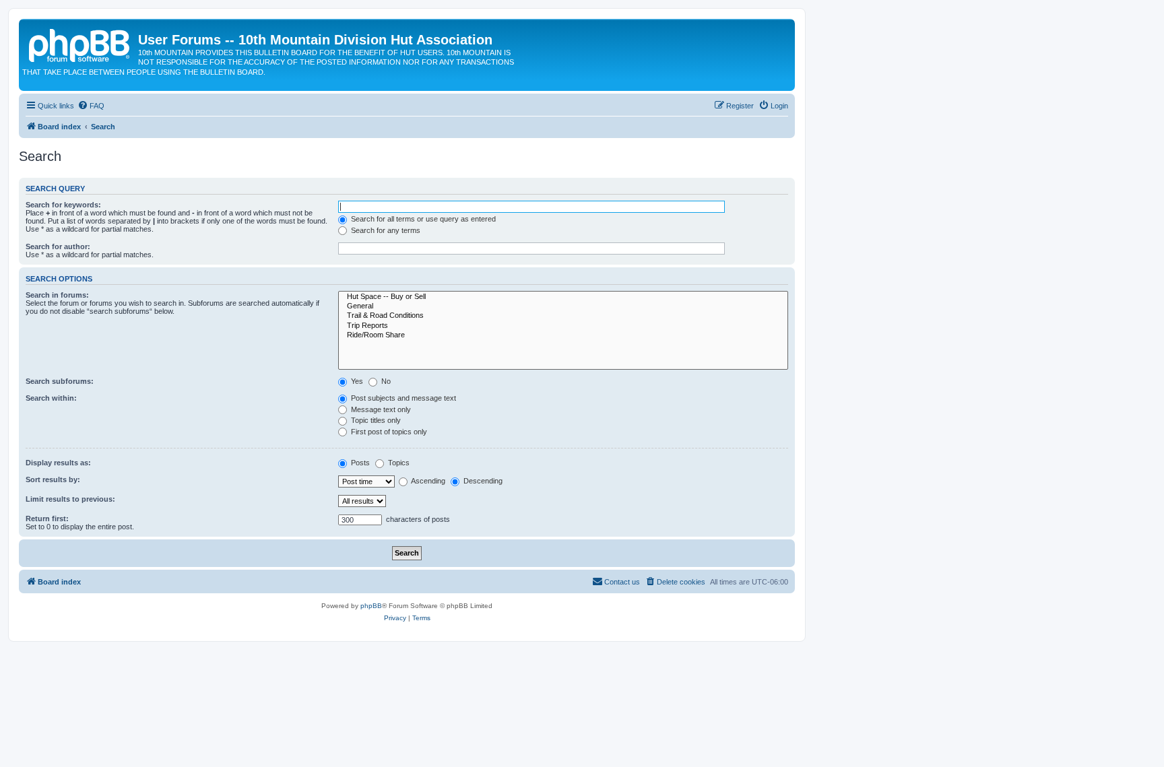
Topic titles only (375, 420)
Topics (398, 463)
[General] (563, 306)
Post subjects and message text (402, 398)
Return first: (47, 518)
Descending (482, 481)
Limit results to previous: (70, 499)
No (385, 381)
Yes (356, 381)
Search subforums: (60, 381)
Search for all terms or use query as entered (422, 219)
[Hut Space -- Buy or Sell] (563, 297)
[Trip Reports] (563, 326)
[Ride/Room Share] (563, 335)
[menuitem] (90, 106)
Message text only (380, 409)
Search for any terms (384, 230)
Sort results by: (53, 479)
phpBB (371, 605)
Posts (359, 463)
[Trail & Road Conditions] (563, 316)
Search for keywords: (63, 205)
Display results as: (58, 463)
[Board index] (80, 43)
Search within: (51, 398)
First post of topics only (388, 432)
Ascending (427, 481)
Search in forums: (57, 295)
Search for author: (58, 246)
